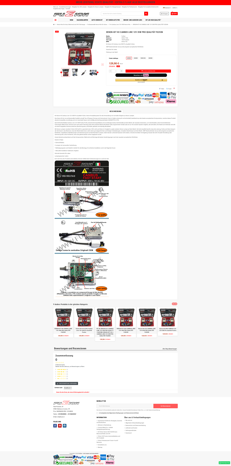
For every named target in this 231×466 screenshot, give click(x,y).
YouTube (60, 426)
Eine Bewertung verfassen (68, 383)
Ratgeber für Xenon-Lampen (96, 7)
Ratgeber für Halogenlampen (113, 7)
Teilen (162, 88)
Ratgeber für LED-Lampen (79, 7)
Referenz (108, 38)
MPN (107, 41)
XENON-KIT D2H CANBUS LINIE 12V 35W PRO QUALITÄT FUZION (126, 330)
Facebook (55, 426)
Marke (108, 36)
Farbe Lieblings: (113, 58)
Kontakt (68, 8)
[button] (141, 81)
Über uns (55, 7)
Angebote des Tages (59, 8)
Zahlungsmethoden (130, 430)
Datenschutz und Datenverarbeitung (135, 425)
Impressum (128, 433)
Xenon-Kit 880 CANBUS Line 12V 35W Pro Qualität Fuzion (167, 329)
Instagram (64, 426)
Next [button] (176, 304)
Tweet (169, 88)
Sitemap (100, 447)
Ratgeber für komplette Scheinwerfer (148, 7)
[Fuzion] (71, 13)
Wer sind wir (128, 420)
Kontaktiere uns (102, 444)
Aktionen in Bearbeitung (104, 425)
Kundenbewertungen (65, 7)
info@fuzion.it (69, 417)
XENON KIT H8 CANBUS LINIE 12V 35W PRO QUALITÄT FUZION (63, 330)
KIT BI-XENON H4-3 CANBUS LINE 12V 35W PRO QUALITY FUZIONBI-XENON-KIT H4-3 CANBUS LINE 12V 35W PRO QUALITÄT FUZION (105, 332)
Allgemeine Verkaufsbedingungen (134, 423)
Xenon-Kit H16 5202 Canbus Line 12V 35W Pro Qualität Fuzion (84, 330)
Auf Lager (109, 39)
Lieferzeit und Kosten (131, 428)
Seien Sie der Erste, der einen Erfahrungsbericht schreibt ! (72, 392)
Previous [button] (173, 304)
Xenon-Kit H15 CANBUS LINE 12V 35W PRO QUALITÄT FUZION (146, 330)
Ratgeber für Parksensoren (129, 7)
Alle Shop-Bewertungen (170, 349)
